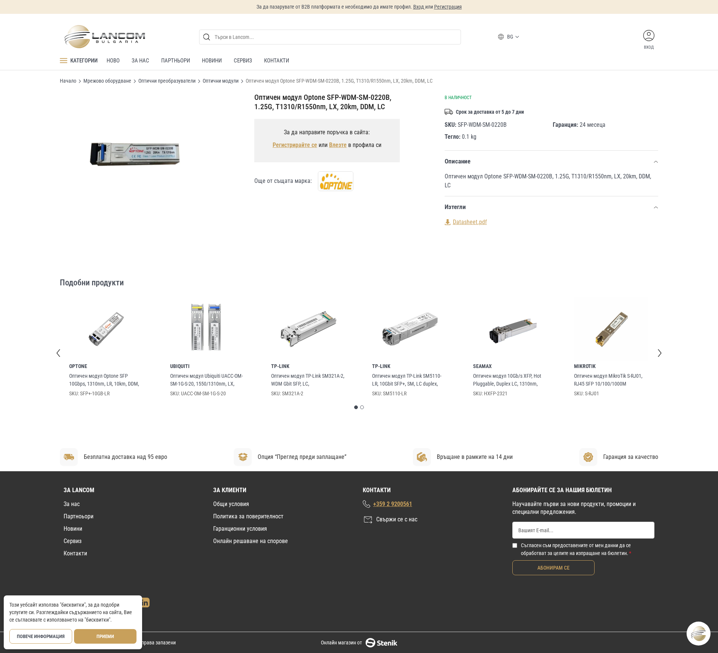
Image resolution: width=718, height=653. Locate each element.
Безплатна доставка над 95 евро (125, 456)
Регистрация (448, 7)
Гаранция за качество (630, 456)
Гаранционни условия (240, 528)
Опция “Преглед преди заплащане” (302, 456)
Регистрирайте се (295, 144)
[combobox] (330, 37)
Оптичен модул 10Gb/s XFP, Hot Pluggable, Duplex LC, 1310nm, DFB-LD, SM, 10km (507, 380)
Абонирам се (553, 568)
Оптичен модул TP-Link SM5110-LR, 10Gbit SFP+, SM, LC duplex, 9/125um (406, 380)
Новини (73, 528)
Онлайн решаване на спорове (250, 541)
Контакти (75, 553)
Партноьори (78, 516)
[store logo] (104, 36)
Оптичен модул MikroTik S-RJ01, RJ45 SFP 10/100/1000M (608, 380)
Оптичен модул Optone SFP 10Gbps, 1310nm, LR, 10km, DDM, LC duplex (104, 380)
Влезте (338, 144)
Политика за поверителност (248, 516)
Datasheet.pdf (470, 222)
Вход (419, 7)
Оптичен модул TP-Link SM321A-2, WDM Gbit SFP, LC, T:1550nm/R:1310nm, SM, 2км (307, 380)
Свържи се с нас (396, 519)
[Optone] (335, 181)
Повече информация (41, 636)
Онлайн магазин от (341, 643)
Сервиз (73, 541)
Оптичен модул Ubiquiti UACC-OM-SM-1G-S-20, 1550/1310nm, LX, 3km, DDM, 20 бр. (206, 380)
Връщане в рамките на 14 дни (475, 456)
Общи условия (231, 504)
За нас (72, 504)
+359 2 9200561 (392, 504)
